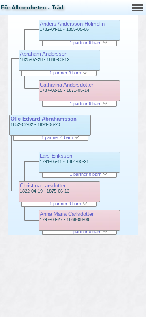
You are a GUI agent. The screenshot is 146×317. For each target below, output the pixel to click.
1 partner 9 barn (65, 72)
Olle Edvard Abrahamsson (44, 119)
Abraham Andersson (43, 54)
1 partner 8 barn (86, 174)
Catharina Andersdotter (66, 85)
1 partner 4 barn (57, 137)
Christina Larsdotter (43, 185)
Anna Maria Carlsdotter (67, 214)
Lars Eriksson (56, 156)
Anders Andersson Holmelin (72, 24)
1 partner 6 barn (86, 42)
